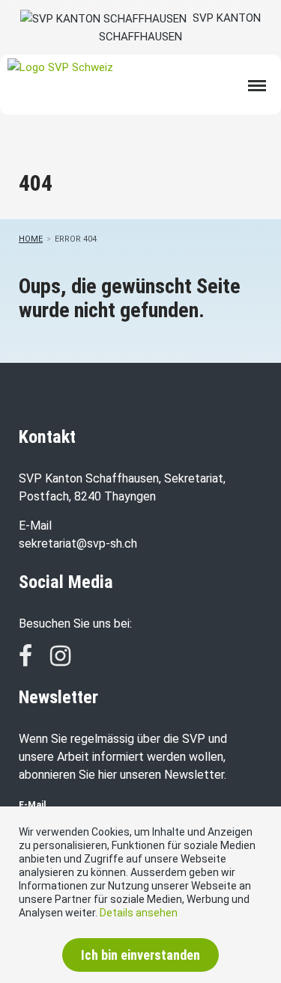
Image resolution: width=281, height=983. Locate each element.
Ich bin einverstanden (140, 955)
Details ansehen (139, 913)
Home (31, 239)
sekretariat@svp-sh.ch (78, 543)
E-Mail (32, 805)
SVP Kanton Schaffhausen (180, 27)
